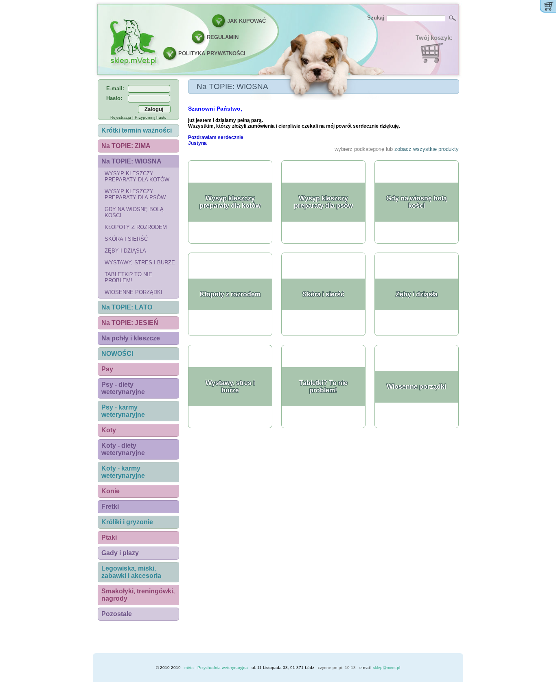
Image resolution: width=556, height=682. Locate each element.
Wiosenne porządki (133, 292)
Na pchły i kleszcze (130, 338)
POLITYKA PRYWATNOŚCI (211, 53)
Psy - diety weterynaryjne (123, 388)
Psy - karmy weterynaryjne (123, 411)
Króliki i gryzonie (127, 522)
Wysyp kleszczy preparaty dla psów (135, 194)
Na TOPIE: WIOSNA (131, 161)
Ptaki (109, 537)
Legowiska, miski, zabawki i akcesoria (131, 572)
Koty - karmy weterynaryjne (123, 472)
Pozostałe (116, 613)
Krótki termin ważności (136, 130)
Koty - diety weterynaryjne (123, 449)
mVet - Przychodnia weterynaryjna (216, 667)
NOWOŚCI (117, 353)
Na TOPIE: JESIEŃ (129, 322)
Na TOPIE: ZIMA (126, 145)
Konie (110, 491)
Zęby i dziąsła (125, 251)
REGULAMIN (223, 37)
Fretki (110, 506)
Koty (108, 430)
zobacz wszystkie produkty (426, 149)
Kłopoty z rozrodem (136, 227)
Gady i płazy (120, 552)
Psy (107, 369)
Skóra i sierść (126, 239)
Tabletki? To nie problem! (128, 277)
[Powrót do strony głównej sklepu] (133, 41)
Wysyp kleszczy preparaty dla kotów (137, 176)
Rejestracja (120, 117)
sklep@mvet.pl (386, 667)
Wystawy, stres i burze (140, 262)
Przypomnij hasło (150, 117)
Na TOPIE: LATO (126, 307)
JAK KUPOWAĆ (246, 21)
